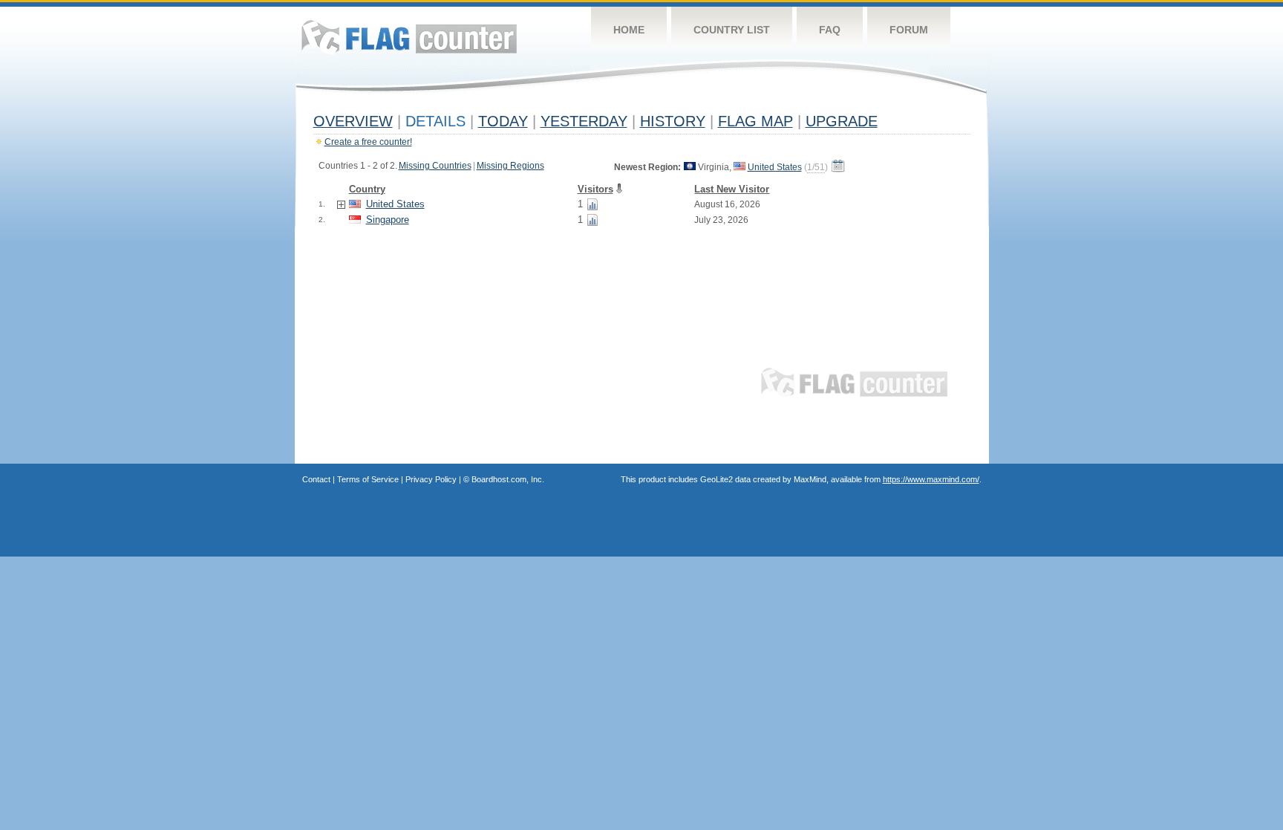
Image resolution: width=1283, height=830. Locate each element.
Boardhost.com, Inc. (507, 479)
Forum (908, 30)
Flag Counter (409, 37)
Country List (731, 30)
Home (628, 30)
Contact (316, 479)
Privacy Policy (431, 479)
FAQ (829, 30)
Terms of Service (368, 479)
